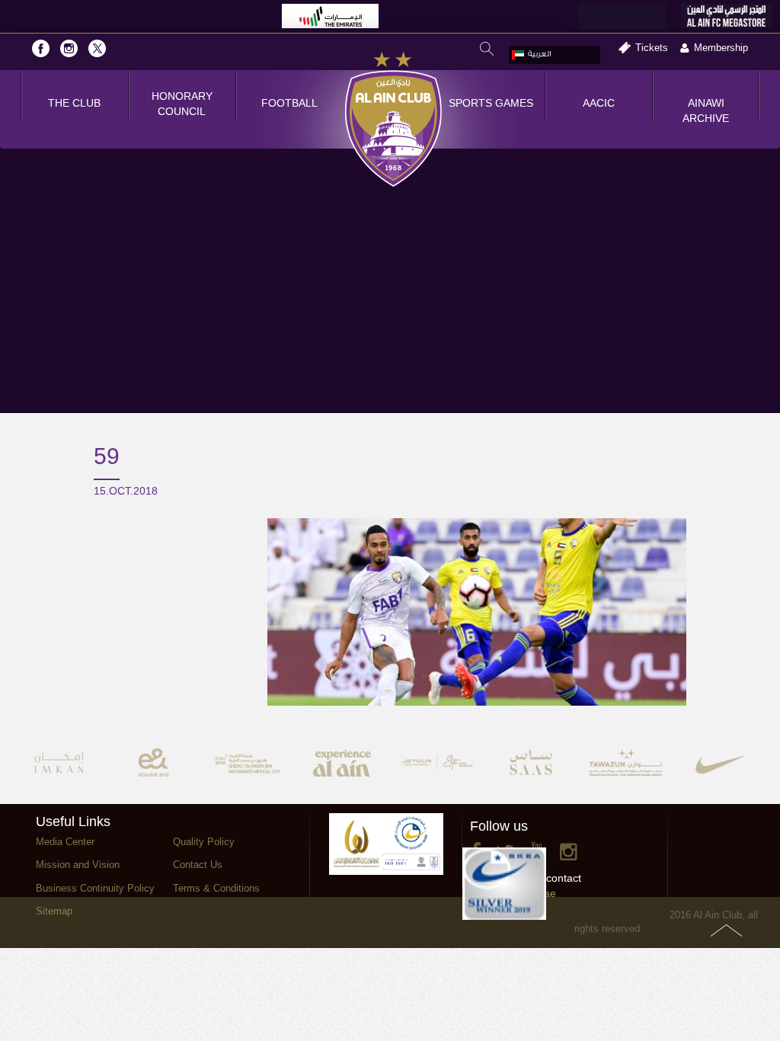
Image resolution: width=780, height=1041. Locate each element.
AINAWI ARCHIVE (705, 110)
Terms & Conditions (216, 888)
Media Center (65, 841)
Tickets (651, 47)
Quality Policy (204, 841)
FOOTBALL (289, 103)
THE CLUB (74, 103)
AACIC (599, 103)
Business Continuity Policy (95, 888)
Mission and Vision (78, 864)
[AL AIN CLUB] (393, 120)
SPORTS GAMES (491, 103)
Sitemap (54, 911)
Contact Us (197, 864)
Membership (721, 47)
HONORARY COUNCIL (182, 103)
